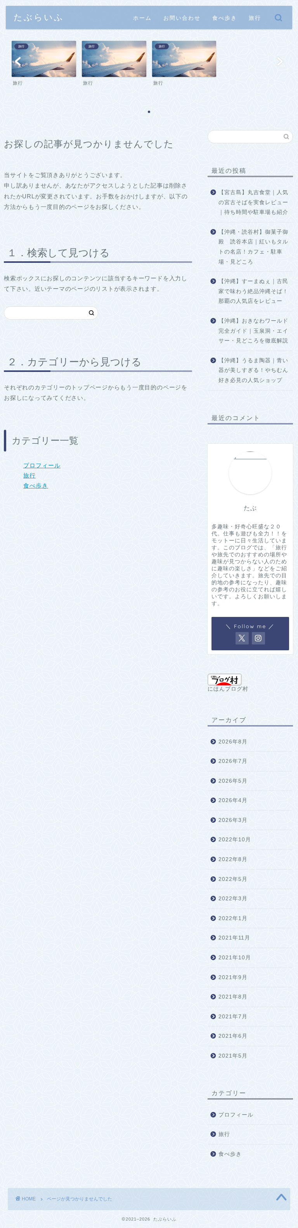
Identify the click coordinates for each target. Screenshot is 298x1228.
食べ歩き (224, 17)
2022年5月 (233, 879)
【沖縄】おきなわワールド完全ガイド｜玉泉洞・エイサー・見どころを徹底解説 (253, 331)
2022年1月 (233, 918)
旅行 (255, 17)
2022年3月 (233, 898)
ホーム (142, 17)
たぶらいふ (39, 17)
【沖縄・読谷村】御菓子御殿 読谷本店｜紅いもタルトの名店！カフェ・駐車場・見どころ (253, 247)
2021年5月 (233, 1056)
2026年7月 (233, 761)
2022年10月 (234, 839)
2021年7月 (233, 1017)
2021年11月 (234, 938)
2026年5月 (233, 781)
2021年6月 (233, 1036)
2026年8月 (233, 742)
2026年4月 (233, 800)
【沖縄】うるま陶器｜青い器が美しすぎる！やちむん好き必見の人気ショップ (253, 370)
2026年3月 (233, 820)
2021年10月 (234, 958)
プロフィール (42, 465)
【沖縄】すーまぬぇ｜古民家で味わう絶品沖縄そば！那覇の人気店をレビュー (253, 291)
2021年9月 (233, 977)
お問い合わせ (182, 17)
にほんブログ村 (228, 689)
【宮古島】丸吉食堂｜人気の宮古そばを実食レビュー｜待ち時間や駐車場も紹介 (253, 202)
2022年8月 (233, 859)
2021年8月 (233, 997)
